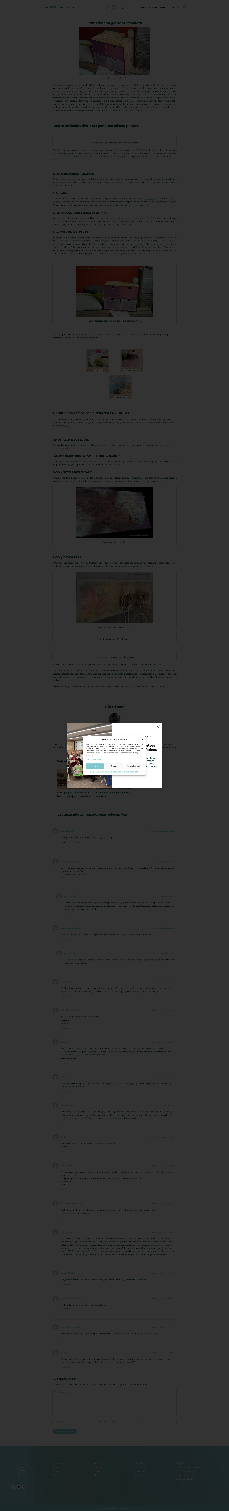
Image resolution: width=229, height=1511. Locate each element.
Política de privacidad (113, 772)
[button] (142, 739)
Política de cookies (97, 772)
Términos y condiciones (130, 772)
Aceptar (95, 766)
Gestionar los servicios (95, 759)
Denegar (114, 766)
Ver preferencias (134, 766)
